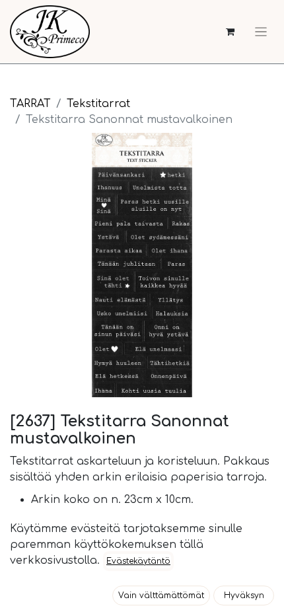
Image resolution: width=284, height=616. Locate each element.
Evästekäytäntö (138, 561)
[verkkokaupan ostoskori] (230, 32)
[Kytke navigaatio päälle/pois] (261, 32)
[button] (161, 595)
